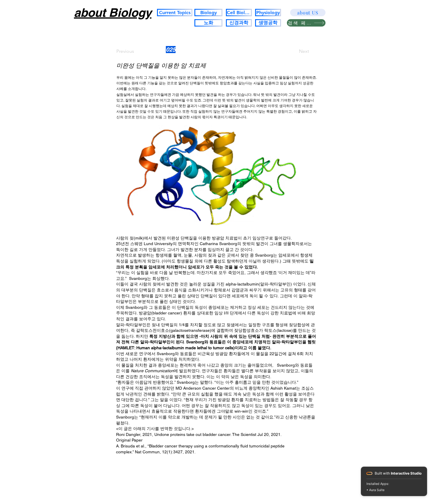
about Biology (112, 12)
